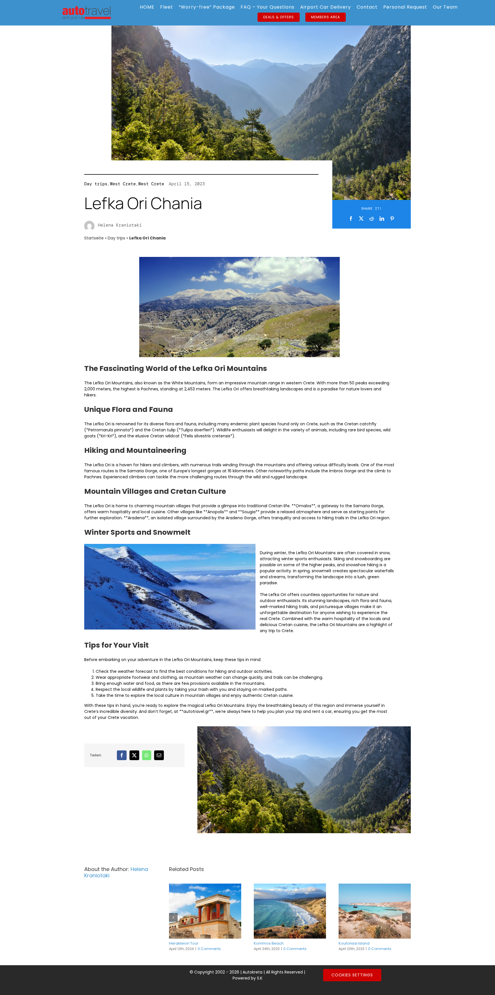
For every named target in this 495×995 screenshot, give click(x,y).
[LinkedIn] (382, 218)
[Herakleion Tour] (205, 911)
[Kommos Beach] (290, 911)
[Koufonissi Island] (375, 911)
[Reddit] (371, 218)
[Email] (159, 755)
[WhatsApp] (147, 755)
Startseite (94, 238)
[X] (361, 218)
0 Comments (209, 948)
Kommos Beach (269, 943)
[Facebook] (351, 218)
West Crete (123, 184)
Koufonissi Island (354, 943)
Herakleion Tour (184, 943)
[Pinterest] (392, 218)
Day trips (95, 184)
